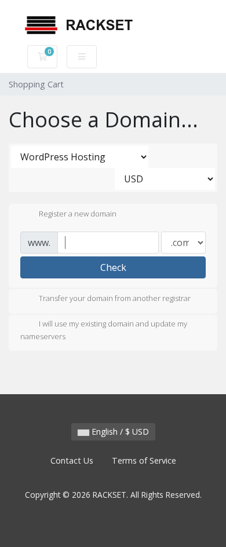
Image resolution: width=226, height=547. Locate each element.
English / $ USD (119, 431)
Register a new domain (77, 213)
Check (113, 267)
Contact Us (71, 460)
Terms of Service (144, 460)
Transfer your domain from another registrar (115, 298)
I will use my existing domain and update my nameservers (103, 330)
